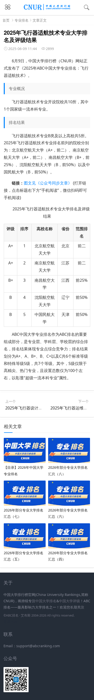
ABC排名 (12, 615)
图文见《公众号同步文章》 (48, 183)
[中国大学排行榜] (47, 9)
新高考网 (11, 621)
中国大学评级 (69, 600)
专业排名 (22, 20)
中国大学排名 (45, 600)
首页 (6, 20)
